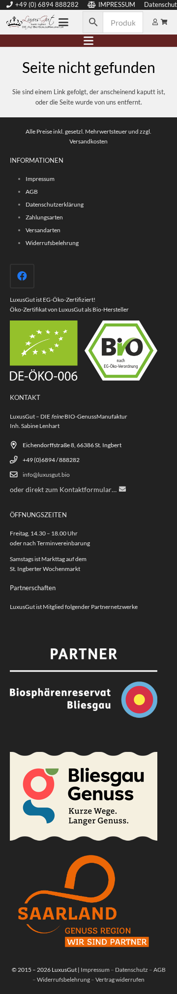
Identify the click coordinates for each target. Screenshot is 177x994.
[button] (64, 22)
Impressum (40, 178)
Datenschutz (131, 969)
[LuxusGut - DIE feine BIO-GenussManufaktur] (34, 22)
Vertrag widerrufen (120, 979)
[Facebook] (22, 276)
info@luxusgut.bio (46, 474)
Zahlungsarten (44, 216)
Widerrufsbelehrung (52, 242)
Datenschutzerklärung (55, 204)
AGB (32, 191)
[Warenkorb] (164, 22)
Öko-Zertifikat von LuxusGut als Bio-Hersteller (69, 309)
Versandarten (43, 229)
